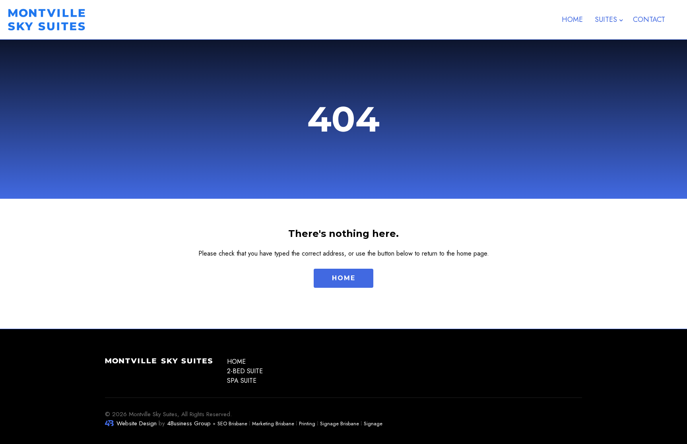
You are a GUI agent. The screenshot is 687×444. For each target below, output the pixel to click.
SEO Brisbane (232, 423)
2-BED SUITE (245, 371)
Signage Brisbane (339, 423)
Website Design (136, 423)
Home (572, 19)
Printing (307, 423)
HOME (236, 361)
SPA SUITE (241, 380)
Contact (649, 19)
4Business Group (189, 423)
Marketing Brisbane (273, 423)
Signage (373, 423)
